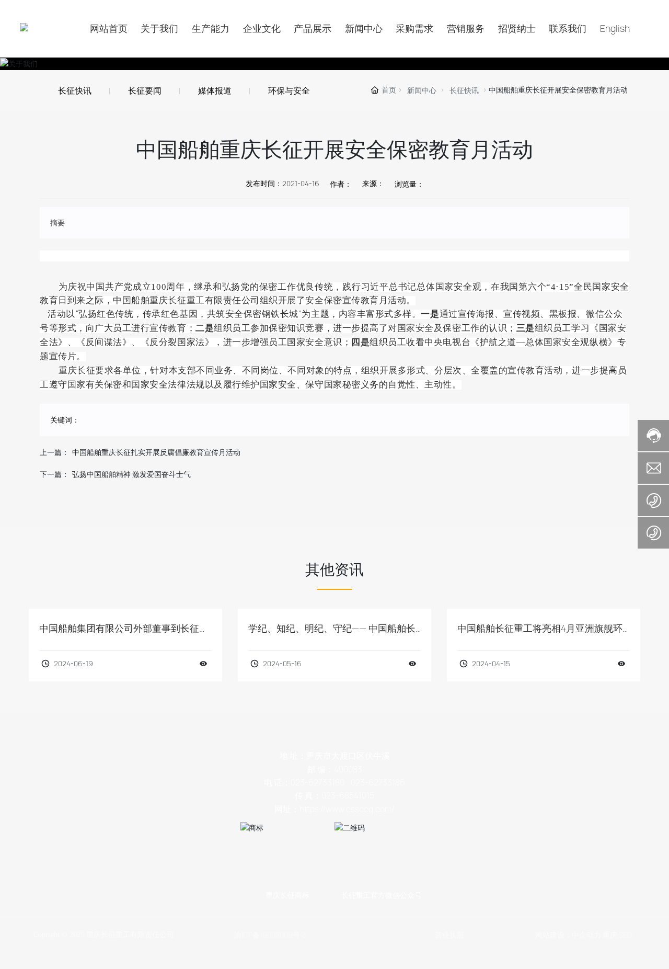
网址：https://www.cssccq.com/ (334, 809)
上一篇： (54, 452)
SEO (625, 935)
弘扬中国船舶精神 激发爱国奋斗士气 (131, 474)
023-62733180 (317, 782)
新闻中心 (421, 90)
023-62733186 (378, 782)
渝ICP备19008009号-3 (270, 935)
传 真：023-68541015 (334, 795)
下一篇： (54, 474)
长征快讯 (464, 90)
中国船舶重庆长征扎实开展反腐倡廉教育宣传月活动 (156, 452)
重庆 (610, 935)
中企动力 (586, 935)
